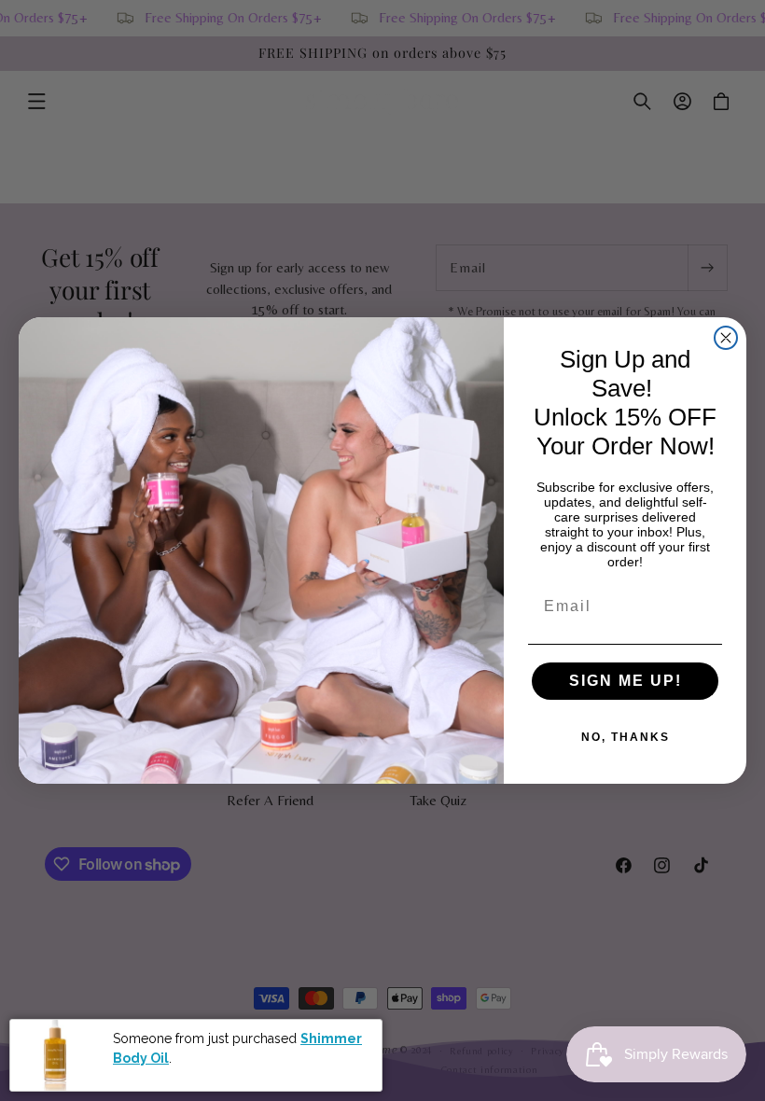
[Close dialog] (726, 338)
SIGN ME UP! (625, 681)
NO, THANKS (625, 737)
